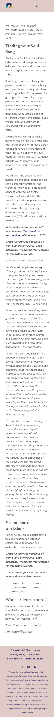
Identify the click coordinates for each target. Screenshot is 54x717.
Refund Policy (14, 658)
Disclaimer (34, 654)
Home (37, 650)
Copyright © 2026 (20, 650)
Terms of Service (35, 658)
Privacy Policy (17, 654)
